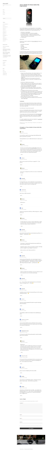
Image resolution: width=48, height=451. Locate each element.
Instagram (4, 65)
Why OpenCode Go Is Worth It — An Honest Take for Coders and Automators (7, 56)
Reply (22, 154)
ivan (22, 208)
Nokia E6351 (34, 147)
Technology (4, 39)
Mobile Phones (23, 123)
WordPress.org (5, 74)
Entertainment (5, 26)
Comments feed (5, 73)
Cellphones (34, 122)
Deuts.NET (5, 3)
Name (21, 414)
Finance (4, 28)
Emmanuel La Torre (25, 330)
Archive (4, 12)
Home (3, 9)
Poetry (4, 36)
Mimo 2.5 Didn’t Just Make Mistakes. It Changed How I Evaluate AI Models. (6, 53)
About (3, 11)
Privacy (4, 14)
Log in (3, 70)
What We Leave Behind (6, 46)
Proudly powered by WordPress (28, 449)
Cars (3, 25)
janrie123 (23, 229)
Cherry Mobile (38, 122)
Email (21, 418)
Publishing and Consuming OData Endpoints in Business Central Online (6, 50)
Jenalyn (22, 376)
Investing (4, 32)
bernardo (23, 178)
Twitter (4, 63)
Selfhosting (4, 38)
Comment (21, 403)
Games (4, 29)
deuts (27, 122)
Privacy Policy (22, 449)
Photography (4, 35)
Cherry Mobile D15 (35, 41)
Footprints (4, 47)
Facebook (4, 62)
